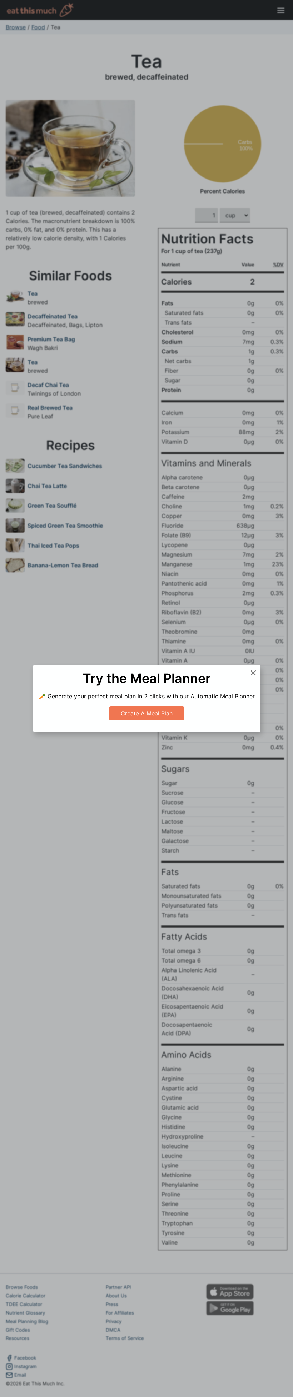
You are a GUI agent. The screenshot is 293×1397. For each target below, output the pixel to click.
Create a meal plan (147, 713)
